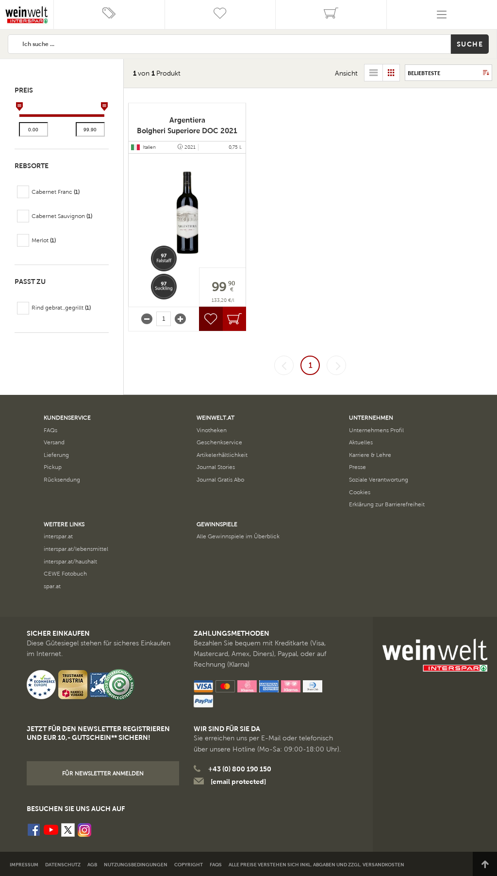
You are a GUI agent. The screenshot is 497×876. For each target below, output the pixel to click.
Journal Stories (216, 467)
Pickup (53, 467)
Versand (54, 442)
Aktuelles (361, 442)
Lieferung (56, 455)
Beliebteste (424, 73)
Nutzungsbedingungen (135, 864)
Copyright (188, 864)
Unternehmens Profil (376, 430)
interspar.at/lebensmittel (76, 549)
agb (92, 864)
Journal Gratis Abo (220, 479)
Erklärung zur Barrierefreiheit (387, 504)
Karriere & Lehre (370, 455)
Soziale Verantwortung (378, 479)
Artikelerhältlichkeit (222, 455)
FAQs (50, 430)
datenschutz (63, 864)
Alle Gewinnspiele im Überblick (238, 536)
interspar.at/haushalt (70, 561)
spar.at (52, 586)
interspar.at (58, 536)
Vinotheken (212, 430)
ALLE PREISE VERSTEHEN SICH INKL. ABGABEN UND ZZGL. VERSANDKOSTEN (316, 864)
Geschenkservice (219, 442)
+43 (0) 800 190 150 (239, 769)
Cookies (359, 492)
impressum (24, 864)
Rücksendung (62, 479)
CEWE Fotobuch (65, 573)
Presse (357, 467)
